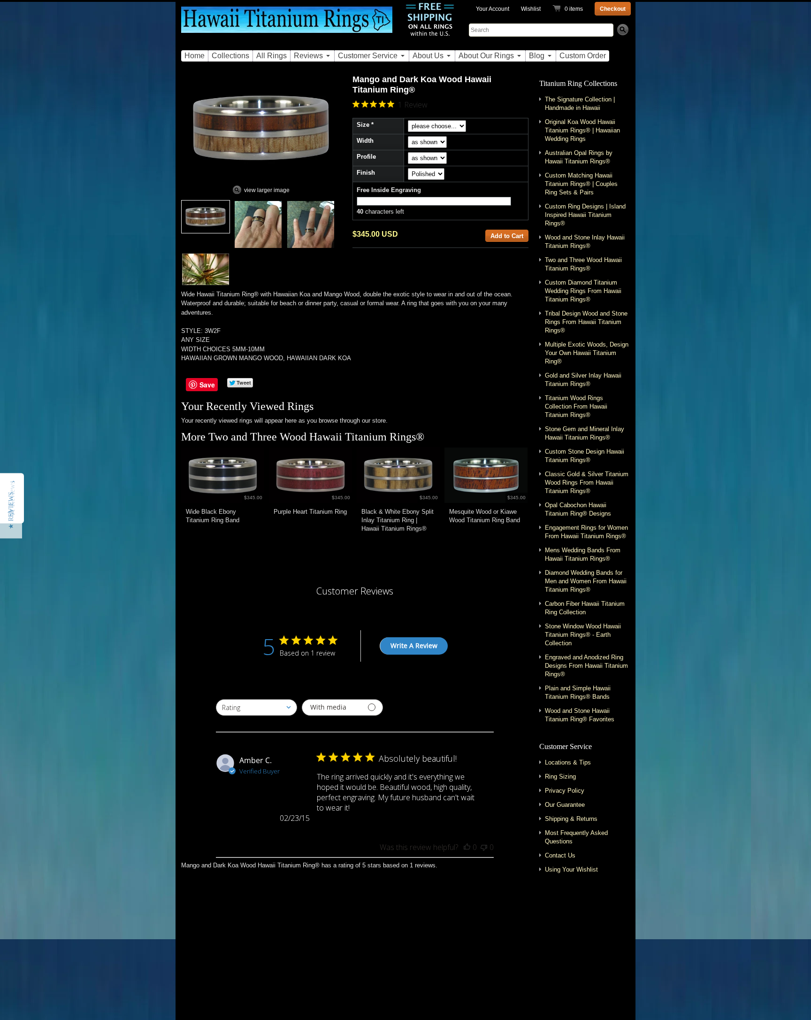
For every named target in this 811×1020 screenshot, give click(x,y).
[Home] (286, 25)
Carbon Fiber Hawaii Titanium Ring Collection (585, 608)
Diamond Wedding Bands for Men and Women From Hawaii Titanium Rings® (586, 581)
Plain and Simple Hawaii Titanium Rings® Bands (578, 692)
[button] (11, 510)
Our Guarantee (565, 804)
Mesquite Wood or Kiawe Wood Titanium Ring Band (484, 516)
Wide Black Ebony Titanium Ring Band (212, 516)
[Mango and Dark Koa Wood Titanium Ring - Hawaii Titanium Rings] (205, 216)
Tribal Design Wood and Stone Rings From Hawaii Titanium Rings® (586, 322)
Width (365, 140)
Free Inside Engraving (389, 189)
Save (207, 384)
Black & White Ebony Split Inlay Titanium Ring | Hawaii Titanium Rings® (397, 520)
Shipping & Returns (571, 818)
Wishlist (531, 9)
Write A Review (413, 645)
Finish (366, 172)
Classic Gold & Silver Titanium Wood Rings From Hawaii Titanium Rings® (586, 483)
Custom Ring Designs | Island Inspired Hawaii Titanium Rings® (585, 215)
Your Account (492, 9)
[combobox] (256, 707)
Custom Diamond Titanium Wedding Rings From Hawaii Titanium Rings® (583, 291)
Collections (230, 56)
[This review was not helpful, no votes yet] (484, 847)
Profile (366, 156)
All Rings (271, 56)
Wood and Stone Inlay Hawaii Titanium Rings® (585, 241)
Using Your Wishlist (571, 869)
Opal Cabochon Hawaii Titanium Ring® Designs (578, 509)
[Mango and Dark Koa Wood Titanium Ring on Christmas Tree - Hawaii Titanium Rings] (205, 269)
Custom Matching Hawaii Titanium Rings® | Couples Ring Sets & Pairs (581, 184)
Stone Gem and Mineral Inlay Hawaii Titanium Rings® (584, 433)
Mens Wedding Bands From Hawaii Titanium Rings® (582, 554)
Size (363, 124)
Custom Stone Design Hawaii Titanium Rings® (584, 456)
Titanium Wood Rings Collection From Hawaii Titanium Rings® (576, 406)
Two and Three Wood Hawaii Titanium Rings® (316, 437)
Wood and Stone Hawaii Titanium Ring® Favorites (579, 715)
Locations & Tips (568, 762)
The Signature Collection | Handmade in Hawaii (580, 103)
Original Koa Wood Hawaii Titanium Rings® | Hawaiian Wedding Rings (582, 130)
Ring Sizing (560, 776)
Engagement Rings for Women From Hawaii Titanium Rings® (586, 532)
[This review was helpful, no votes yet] (467, 847)
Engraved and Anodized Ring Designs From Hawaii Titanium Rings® (586, 666)
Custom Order (582, 56)
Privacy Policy (564, 790)
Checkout (613, 9)
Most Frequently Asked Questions (576, 837)
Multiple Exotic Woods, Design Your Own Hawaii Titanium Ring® (586, 353)
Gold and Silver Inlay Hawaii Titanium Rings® (583, 379)
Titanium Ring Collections (578, 83)
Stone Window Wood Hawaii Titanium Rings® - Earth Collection (583, 635)
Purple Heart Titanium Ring (310, 511)
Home (194, 56)
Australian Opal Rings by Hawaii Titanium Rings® (578, 157)
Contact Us (560, 855)
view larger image (267, 190)
